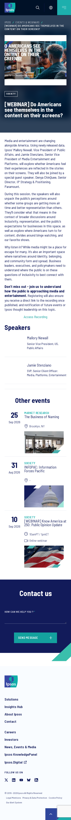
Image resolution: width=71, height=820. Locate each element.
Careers (10, 732)
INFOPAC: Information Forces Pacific (40, 469)
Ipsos (8, 22)
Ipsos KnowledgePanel (21, 754)
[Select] (51, 7)
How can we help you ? (20, 611)
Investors (11, 739)
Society (11, 93)
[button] (37, 7)
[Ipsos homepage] (11, 7)
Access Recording (35, 317)
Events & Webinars (28, 22)
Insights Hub (14, 706)
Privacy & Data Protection (34, 797)
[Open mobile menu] (64, 7)
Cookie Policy (55, 797)
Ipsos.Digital (13, 762)
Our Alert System (14, 802)
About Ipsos (13, 714)
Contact (10, 721)
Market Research (36, 413)
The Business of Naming (41, 416)
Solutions (11, 699)
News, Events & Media (20, 747)
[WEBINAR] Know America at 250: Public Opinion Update (45, 523)
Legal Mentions (13, 797)
